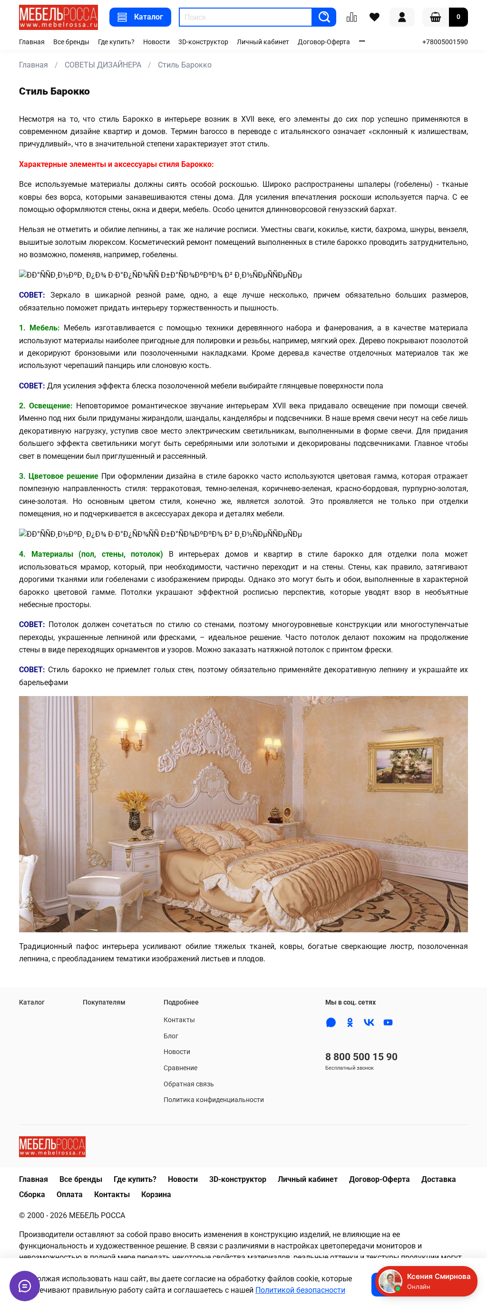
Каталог (148, 16)
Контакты (179, 1020)
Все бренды (71, 42)
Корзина (156, 1194)
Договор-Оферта (324, 42)
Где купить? (116, 42)
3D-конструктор (203, 42)
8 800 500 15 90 (361, 1057)
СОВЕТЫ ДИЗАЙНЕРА (103, 64)
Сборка (32, 1194)
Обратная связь (189, 1084)
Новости (156, 42)
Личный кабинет (263, 42)
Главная (32, 42)
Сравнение (180, 1068)
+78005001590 (445, 42)
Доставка (438, 1179)
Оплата (70, 1194)
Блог (171, 1036)
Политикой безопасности (300, 1290)
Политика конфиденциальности (214, 1100)
